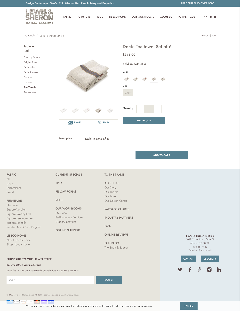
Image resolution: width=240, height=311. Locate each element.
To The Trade (186, 17)
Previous (205, 35)
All (8, 179)
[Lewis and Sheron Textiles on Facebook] (189, 271)
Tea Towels (29, 35)
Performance (14, 188)
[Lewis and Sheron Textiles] (39, 17)
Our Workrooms (143, 17)
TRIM (59, 183)
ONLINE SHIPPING (68, 230)
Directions (210, 258)
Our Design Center (115, 201)
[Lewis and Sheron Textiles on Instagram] (209, 271)
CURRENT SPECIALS (69, 174)
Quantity (128, 108)
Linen (10, 183)
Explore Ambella (16, 223)
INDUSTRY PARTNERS (118, 218)
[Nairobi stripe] (163, 79)
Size (125, 86)
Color (125, 72)
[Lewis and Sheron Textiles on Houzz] (219, 271)
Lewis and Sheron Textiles (24, 295)
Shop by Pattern (32, 57)
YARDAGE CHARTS (116, 209)
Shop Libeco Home (18, 244)
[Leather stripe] (154, 79)
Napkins (28, 82)
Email (77, 122)
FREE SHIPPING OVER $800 (197, 3)
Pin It (106, 122)
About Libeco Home (19, 240)
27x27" (128, 92)
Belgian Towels (31, 62)
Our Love (110, 196)
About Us (166, 17)
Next (214, 35)
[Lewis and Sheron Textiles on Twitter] (179, 271)
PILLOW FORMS (66, 191)
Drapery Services (66, 222)
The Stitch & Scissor (116, 247)
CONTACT (188, 258)
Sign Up (108, 279)
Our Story (110, 187)
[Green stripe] (126, 79)
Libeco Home (117, 17)
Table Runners (31, 72)
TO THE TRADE (114, 174)
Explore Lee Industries (20, 218)
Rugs (99, 17)
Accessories (30, 92)
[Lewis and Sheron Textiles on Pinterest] (199, 271)
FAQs (107, 226)
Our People (111, 192)
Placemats (28, 77)
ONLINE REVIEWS (116, 235)
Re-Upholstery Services (69, 217)
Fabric (67, 17)
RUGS (59, 200)
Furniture (84, 17)
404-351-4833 (200, 247)
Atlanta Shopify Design (70, 295)
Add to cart (144, 120)
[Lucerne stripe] (136, 79)
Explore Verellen (16, 209)
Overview (12, 205)
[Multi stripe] (145, 79)
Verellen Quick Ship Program (24, 227)
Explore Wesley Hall (19, 214)
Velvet (10, 192)
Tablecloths (29, 67)
